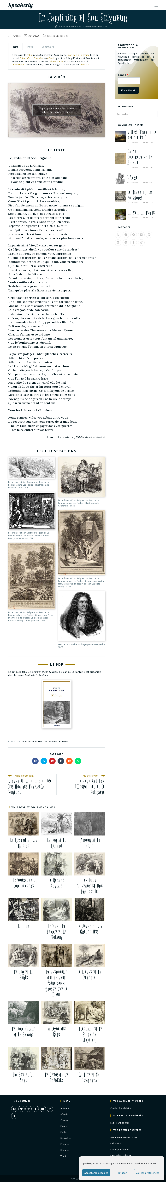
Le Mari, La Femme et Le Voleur (56, 931)
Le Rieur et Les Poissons (140, 195)
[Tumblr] (36, 1109)
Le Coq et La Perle (24, 974)
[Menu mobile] (156, 5)
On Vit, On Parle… (142, 213)
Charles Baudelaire (120, 1108)
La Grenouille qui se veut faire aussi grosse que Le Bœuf (56, 983)
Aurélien (17, 35)
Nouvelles (65, 1138)
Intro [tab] (15, 46)
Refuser (122, 1172)
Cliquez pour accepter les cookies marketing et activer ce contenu (56, 110)
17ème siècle (55, 61)
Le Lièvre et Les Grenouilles (89, 929)
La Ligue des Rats (57, 1031)
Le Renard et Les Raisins (23, 843)
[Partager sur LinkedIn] (141, 235)
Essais (63, 1126)
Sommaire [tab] (48, 46)
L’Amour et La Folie (89, 843)
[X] (21, 1109)
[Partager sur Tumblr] (61, 761)
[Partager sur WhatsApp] (78, 761)
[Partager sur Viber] (149, 235)
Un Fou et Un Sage (24, 1077)
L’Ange (132, 177)
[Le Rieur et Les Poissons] (120, 196)
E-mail (123, 75)
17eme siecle (28, 741)
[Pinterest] (28, 1109)
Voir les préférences (147, 1172)
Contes (64, 1120)
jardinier (53, 741)
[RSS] (14, 1116)
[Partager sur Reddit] (69, 761)
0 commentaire (146, 142)
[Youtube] (43, 1109)
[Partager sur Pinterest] (52, 761)
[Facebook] (14, 1109)
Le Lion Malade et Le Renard (24, 1031)
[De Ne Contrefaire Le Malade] (120, 158)
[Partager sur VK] (118, 242)
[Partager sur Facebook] (35, 761)
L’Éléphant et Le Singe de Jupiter (89, 1034)
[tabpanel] (56, 59)
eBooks (64, 1114)
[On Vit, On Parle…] (120, 214)
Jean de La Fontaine (78, 55)
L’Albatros (115, 1143)
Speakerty (20, 5)
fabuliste (84, 64)
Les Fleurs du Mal (119, 1122)
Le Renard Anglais (57, 883)
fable (29, 55)
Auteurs (64, 1108)
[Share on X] (44, 761)
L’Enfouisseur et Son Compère (24, 883)
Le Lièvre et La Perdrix (89, 974)
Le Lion (24, 926)
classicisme (41, 741)
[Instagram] (50, 1109)
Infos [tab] (30, 46)
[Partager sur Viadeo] (141, 242)
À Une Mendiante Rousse (123, 1137)
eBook (51, 58)
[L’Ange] (120, 178)
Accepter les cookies (96, 1172)
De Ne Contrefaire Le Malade (139, 157)
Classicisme (18, 64)
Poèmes (64, 1144)
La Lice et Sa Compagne (89, 1077)
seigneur (63, 741)
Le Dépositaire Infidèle (56, 1077)
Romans (64, 1150)
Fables (64, 1132)
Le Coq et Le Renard (56, 843)
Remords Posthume (120, 1155)
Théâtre (64, 1156)
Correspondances (120, 1149)
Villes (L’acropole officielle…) (142, 135)
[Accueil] (56, 26)
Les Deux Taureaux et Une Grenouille (89, 885)
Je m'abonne (128, 90)
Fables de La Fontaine (57, 35)
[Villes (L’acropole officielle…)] (120, 136)
